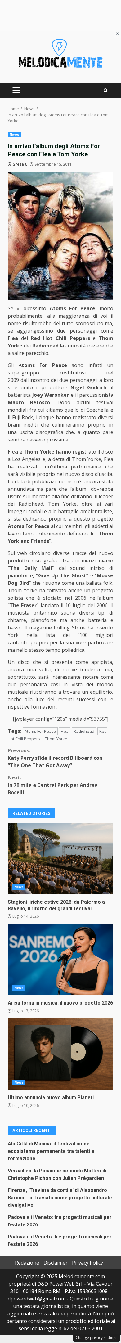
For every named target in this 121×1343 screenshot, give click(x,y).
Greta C (19, 164)
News (14, 134)
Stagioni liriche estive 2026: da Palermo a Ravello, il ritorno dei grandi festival (60, 858)
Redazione (27, 1262)
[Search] (106, 90)
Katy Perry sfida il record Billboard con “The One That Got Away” (55, 758)
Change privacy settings (96, 1337)
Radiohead (84, 731)
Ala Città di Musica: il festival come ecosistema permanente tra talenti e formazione (51, 1151)
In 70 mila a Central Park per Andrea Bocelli (53, 785)
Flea (65, 731)
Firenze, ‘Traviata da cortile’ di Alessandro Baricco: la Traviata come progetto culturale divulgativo (60, 1197)
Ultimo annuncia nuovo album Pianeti (60, 1054)
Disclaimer (55, 1262)
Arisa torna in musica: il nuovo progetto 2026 (60, 959)
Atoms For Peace (40, 731)
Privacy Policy (87, 1262)
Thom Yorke (56, 738)
